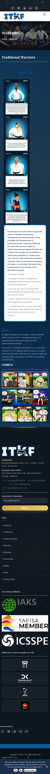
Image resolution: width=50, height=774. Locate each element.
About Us (7, 525)
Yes (15, 770)
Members (8, 552)
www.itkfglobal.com (22, 484)
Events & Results (10, 539)
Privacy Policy (9, 579)
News (6, 572)
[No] (47, 766)
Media (6, 565)
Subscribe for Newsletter (12, 496)
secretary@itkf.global (17, 2)
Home (4, 39)
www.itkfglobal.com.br (16, 488)
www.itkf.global (39, 480)
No (21, 770)
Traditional (8, 532)
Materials (5, 330)
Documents (8, 559)
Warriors (7, 545)
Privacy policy (30, 770)
